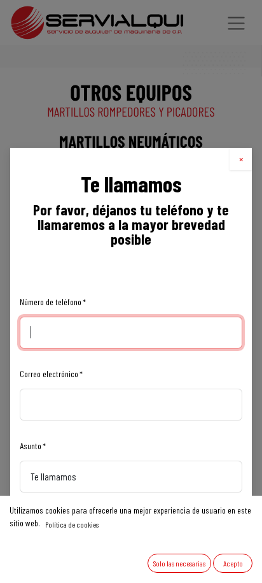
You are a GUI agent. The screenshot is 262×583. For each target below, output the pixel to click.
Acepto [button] (233, 563)
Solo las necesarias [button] (179, 563)
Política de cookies (72, 524)
